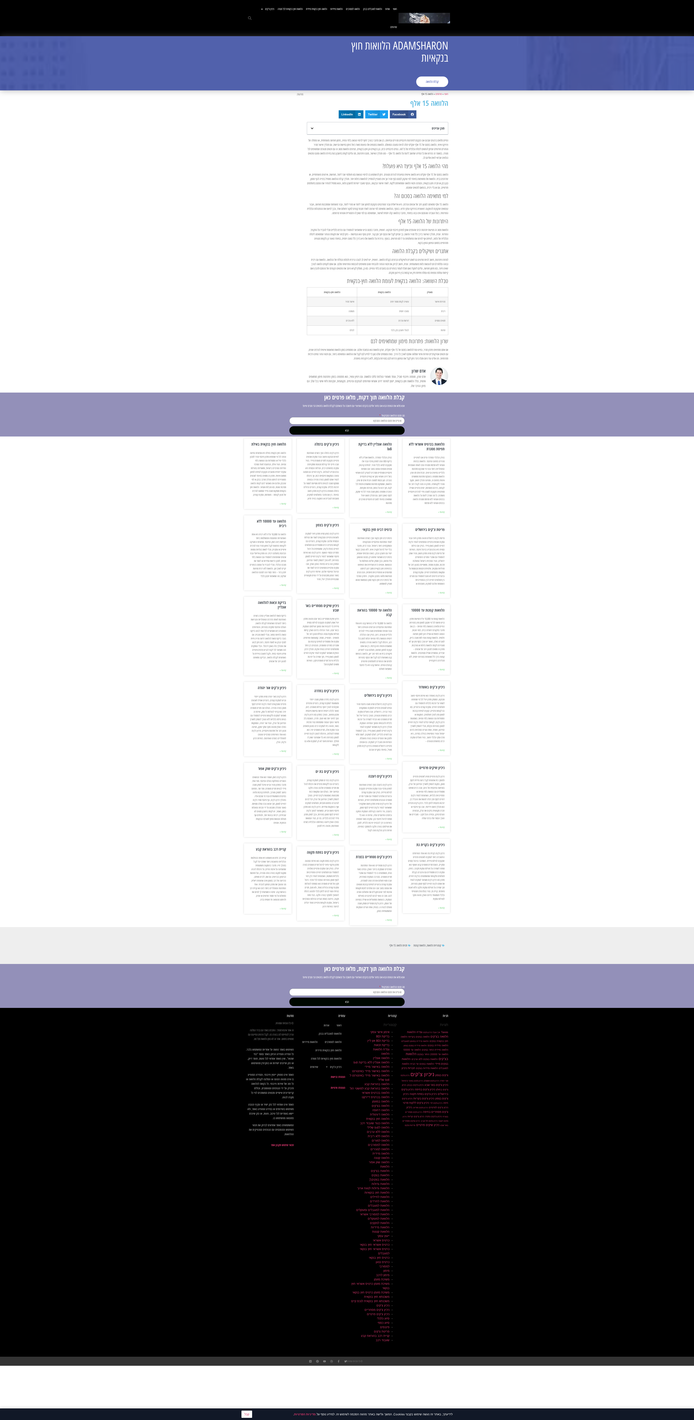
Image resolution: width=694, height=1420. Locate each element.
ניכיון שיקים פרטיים (432, 767)
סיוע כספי (383, 1323)
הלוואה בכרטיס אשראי (375, 1093)
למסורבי (384, 1266)
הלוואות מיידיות (336, 9)
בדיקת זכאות (381, 1045)
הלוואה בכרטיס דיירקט (375, 1097)
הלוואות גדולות (380, 1184)
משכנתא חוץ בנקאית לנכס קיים (370, 1301)
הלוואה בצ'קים (439, 1036)
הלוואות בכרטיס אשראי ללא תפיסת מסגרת (427, 446)
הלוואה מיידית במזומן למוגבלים (415, 1041)
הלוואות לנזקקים (379, 1223)
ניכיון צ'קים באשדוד (432, 686)
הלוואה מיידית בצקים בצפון (415, 1045)
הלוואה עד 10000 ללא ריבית (271, 523)
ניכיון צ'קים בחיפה (425, 1089)
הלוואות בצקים (380, 1175)
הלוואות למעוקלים (378, 1218)
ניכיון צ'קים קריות (416, 1116)
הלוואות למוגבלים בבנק (372, 9)
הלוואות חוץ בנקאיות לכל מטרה (290, 9)
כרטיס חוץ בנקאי (379, 1257)
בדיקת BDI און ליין (378, 1040)
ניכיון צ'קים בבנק (415, 1084)
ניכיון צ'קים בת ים (327, 771)
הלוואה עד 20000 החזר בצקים (432, 1054)
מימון (386, 1270)
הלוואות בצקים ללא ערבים (425, 1059)
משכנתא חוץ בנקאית (376, 1296)
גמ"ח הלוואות (414, 1032)
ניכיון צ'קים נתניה (433, 1116)
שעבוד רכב (382, 1340)
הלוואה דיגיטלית (379, 1114)
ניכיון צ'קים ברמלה (326, 444)
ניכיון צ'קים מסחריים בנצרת (374, 856)
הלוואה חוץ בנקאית (377, 1119)
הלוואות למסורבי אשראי (374, 1214)
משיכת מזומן (381, 1279)
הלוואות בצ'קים (380, 1171)
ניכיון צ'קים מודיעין (420, 1107)
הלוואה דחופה (380, 1110)
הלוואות (430, 945)
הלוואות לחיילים (379, 1197)
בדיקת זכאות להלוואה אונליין (272, 605)
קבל (246, 1414)
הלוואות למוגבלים (378, 1205)
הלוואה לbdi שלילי (378, 1127)
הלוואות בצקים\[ (379, 1179)
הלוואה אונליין (381, 1058)
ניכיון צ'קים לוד (436, 1103)
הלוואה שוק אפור (379, 1162)
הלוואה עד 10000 (412, 1049)
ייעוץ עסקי (383, 1236)
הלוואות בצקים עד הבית (422, 1063)
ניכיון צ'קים (269, 9)
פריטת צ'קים (410, 1125)
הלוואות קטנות (420, 945)
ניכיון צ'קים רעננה (380, 776)
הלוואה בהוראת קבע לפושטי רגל (369, 1088)
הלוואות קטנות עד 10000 (428, 610)
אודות (387, 9)
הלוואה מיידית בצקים (438, 1045)
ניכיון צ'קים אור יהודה (272, 687)
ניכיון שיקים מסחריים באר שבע (322, 608)
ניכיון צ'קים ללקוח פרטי (416, 1102)
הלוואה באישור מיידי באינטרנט (370, 1071)
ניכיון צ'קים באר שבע (436, 1085)
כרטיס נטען (382, 1262)
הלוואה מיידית (380, 1153)
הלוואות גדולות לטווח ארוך (373, 1188)
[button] (249, 18)
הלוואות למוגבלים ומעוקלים (372, 1210)
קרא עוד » (441, 512)
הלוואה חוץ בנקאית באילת (268, 444)
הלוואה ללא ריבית (378, 1136)
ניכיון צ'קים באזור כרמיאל (412, 1081)
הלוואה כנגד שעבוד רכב (374, 1123)
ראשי (395, 9)
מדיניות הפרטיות (305, 1414)
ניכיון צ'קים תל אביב (429, 1121)
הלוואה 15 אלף (395, 945)
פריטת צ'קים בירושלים (430, 529)
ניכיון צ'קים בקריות (423, 1098)
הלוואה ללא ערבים (378, 1132)
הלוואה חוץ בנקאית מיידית (316, 9)
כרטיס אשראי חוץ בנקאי (374, 1244)
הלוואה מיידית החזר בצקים (435, 1049)
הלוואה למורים (380, 1140)
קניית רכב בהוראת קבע (271, 849)
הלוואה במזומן (380, 1101)
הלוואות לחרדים (379, 1201)
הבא (347, 430)
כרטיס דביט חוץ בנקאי (377, 529)
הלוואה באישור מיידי (377, 1066)
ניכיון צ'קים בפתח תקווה (323, 852)
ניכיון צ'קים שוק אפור (272, 768)
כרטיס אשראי (381, 1240)
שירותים (393, 27)
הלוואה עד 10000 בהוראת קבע (374, 612)
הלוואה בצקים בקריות (419, 1036)
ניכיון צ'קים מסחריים (377, 1310)
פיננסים (384, 1327)
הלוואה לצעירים (379, 1149)
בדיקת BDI (382, 1036)
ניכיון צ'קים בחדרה (326, 690)
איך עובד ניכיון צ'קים (431, 1032)
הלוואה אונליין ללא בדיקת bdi (375, 446)
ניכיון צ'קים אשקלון (431, 1081)
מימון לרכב (382, 1275)
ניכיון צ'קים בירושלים (378, 695)
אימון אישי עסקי (379, 1032)
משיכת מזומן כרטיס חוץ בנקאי (370, 1292)
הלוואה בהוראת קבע (377, 1084)
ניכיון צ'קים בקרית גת (430, 844)
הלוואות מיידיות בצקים (427, 1068)
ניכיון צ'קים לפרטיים (438, 1107)
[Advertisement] (295, 63)
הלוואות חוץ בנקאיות (377, 1192)
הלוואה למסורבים (353, 9)
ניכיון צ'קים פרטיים (378, 1314)
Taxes (444, 1032)
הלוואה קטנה (381, 1158)
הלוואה (385, 1053)
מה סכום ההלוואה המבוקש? (393, 415)
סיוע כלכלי (383, 1318)
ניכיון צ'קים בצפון (327, 524)
